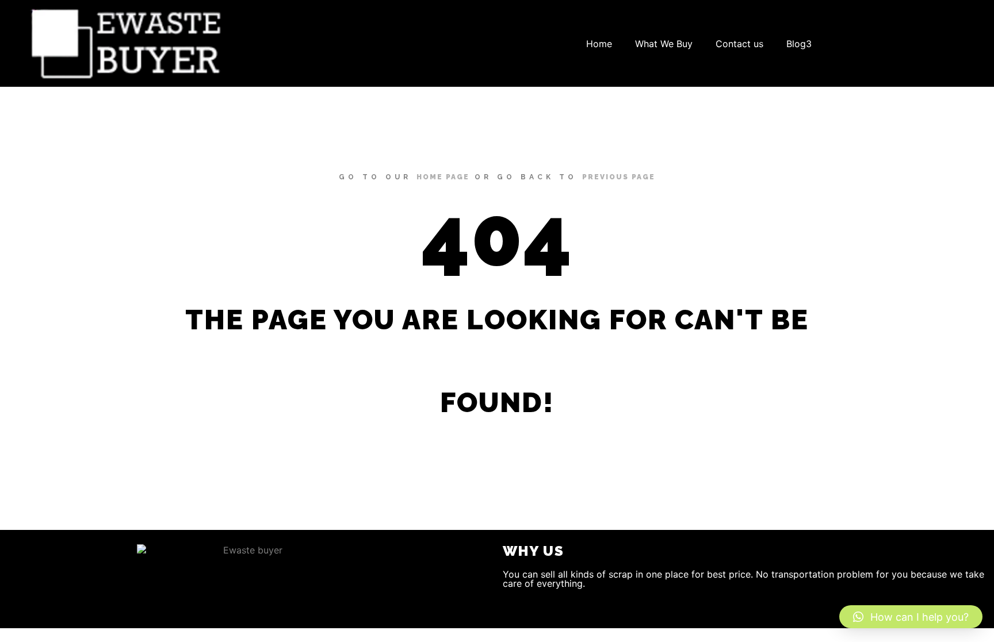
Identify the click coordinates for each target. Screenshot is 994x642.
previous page (618, 177)
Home (599, 43)
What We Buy (664, 43)
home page (442, 177)
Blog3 (799, 43)
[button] (910, 616)
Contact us (739, 43)
